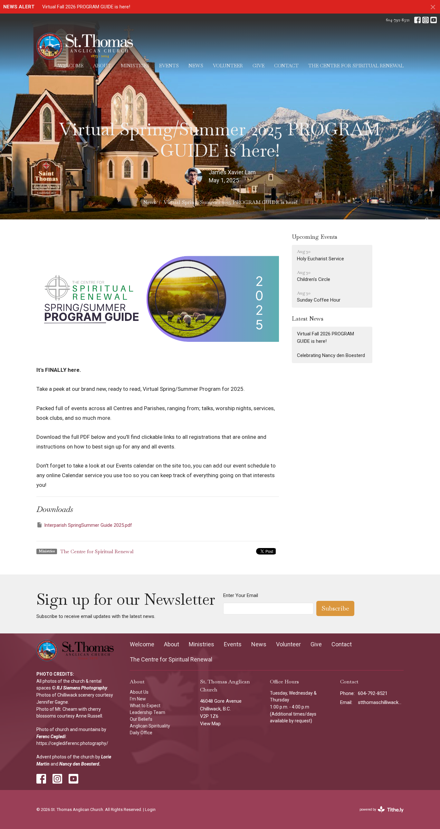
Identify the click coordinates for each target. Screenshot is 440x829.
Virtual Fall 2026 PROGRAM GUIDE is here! (86, 7)
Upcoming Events (314, 236)
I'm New (138, 698)
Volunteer (228, 66)
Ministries (135, 66)
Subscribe (335, 608)
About (102, 66)
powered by (379, 815)
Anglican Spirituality (150, 725)
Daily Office (141, 732)
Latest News (307, 318)
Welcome (70, 66)
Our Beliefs (141, 719)
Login (150, 809)
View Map (210, 724)
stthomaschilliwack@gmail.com (381, 702)
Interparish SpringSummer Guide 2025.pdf (88, 525)
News (195, 66)
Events (169, 66)
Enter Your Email (240, 595)
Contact (286, 66)
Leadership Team (147, 712)
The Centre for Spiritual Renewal (356, 66)
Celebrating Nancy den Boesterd (331, 355)
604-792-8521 (397, 20)
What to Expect (145, 705)
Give (258, 66)
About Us (139, 692)
